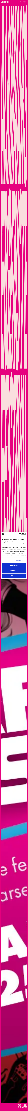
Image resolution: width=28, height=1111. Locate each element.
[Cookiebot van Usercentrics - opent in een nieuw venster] (19, 534)
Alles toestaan (14, 565)
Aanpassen (13, 570)
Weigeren (14, 575)
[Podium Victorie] (5, 2)
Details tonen (19, 560)
